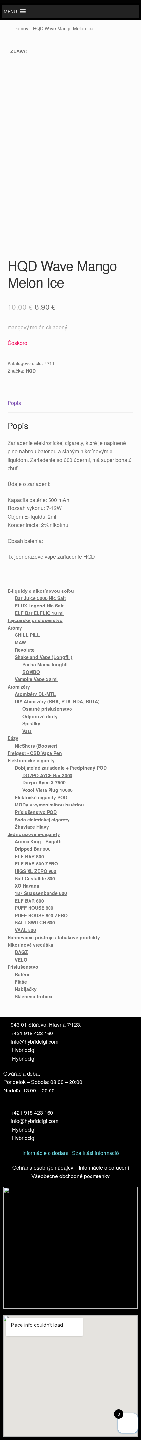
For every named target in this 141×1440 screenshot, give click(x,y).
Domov (20, 28)
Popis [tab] (14, 402)
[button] (10, 11)
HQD (31, 370)
